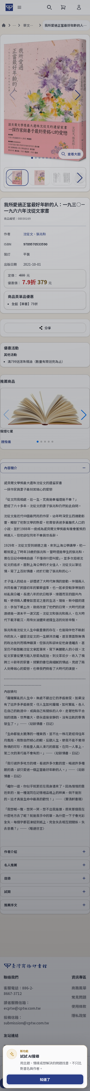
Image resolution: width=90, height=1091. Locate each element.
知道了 (45, 1079)
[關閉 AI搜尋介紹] (45, 545)
